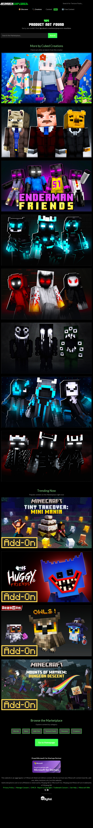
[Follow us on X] (45, 790)
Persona (64, 731)
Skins (26, 731)
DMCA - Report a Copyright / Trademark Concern (49, 788)
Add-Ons (36, 731)
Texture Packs (50, 731)
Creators (76, 731)
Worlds (16, 731)
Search (52, 35)
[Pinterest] (48, 790)
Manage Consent (22, 788)
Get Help (73, 788)
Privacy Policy (8, 788)
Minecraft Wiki (84, 788)
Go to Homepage (46, 742)
